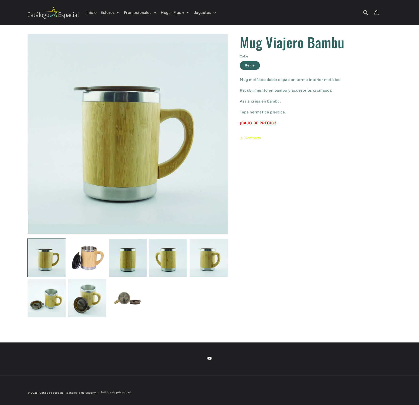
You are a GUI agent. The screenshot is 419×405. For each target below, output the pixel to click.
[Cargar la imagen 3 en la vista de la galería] (128, 258)
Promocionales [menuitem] (138, 12)
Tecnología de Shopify (80, 392)
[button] (365, 12)
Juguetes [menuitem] (202, 12)
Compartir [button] (253, 138)
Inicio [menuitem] (92, 12)
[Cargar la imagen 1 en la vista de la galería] (47, 258)
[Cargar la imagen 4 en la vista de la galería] (168, 258)
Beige (250, 65)
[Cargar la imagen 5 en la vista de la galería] (209, 258)
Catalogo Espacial (52, 392)
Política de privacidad (116, 392)
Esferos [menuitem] (107, 12)
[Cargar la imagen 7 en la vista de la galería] (87, 298)
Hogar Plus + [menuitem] (173, 12)
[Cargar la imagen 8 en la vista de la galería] (128, 298)
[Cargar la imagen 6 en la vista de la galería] (47, 298)
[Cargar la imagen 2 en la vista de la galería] (87, 258)
